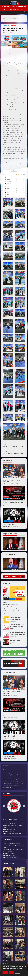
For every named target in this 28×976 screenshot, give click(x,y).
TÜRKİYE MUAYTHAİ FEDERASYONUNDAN (6, 619)
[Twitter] (10, 3)
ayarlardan (14, 968)
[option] (14, 806)
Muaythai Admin (7, 32)
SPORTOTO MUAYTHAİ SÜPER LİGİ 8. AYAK (13, 453)
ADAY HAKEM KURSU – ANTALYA (6, 642)
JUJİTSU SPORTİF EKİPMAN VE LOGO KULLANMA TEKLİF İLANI (6, 635)
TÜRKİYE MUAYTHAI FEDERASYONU (14, 6)
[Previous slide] (4, 806)
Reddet (11, 972)
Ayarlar (17, 972)
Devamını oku (7, 613)
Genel (5, 520)
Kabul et (5, 972)
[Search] (24, 12)
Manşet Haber (13, 25)
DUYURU (5, 602)
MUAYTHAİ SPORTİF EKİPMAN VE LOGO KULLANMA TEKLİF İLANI (6, 627)
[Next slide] (24, 806)
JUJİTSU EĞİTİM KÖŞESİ (9, 736)
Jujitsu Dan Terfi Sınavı (9, 524)
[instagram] (15, 3)
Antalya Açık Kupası (10, 442)
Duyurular (6, 598)
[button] (3, 12)
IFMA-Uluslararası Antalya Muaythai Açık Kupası (13, 447)
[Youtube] (18, 3)
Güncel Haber (6, 25)
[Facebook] (13, 3)
